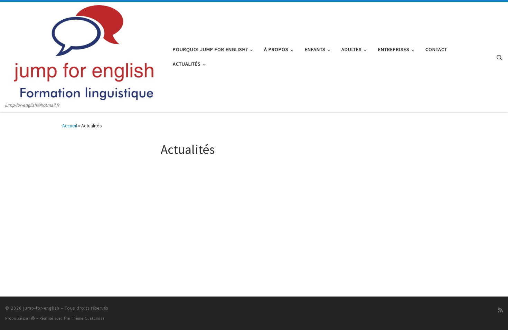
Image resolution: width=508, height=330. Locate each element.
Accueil (69, 126)
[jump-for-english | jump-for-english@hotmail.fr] (83, 51)
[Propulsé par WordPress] (33, 318)
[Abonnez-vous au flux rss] (500, 310)
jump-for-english (41, 308)
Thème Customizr (88, 318)
